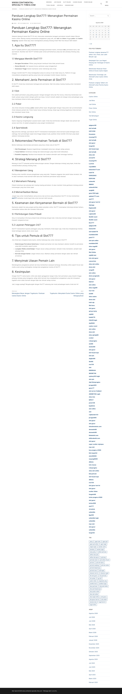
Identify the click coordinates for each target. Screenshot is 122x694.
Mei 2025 (92, 671)
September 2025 (94, 655)
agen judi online (94, 544)
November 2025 (94, 648)
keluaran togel (104, 573)
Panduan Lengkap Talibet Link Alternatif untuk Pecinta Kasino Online (98, 85)
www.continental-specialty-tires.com (24, 3)
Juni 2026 (92, 621)
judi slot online (105, 565)
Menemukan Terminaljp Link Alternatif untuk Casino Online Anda (98, 77)
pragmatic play (103, 581)
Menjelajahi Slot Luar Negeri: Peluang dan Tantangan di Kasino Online (99, 63)
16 (108, 32)
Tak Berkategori (36, 23)
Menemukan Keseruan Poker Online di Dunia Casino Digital (98, 70)
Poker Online (93, 108)
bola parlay (93, 552)
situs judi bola (93, 586)
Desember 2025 (94, 644)
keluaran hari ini (94, 573)
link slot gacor (93, 575)
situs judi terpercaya (95, 589)
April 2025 (92, 675)
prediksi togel (102, 583)
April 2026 (92, 628)
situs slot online (94, 594)
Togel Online (93, 119)
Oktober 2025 (93, 651)
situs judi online (103, 586)
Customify (54, 691)
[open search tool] (101, 3)
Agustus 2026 (93, 613)
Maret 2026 (92, 632)
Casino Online (93, 96)
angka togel (93, 546)
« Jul (90, 44)
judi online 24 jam (104, 560)
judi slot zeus (93, 570)
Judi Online (92, 104)
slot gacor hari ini (94, 599)
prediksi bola (93, 583)
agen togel (103, 544)
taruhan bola (93, 602)
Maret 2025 (92, 678)
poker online (93, 581)
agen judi (104, 541)
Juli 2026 (92, 617)
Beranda (14, 9)
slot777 (14, 198)
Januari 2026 (93, 640)
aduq (91, 541)
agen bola (97, 541)
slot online (104, 599)
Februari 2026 (93, 636)
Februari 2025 (93, 682)
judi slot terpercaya (95, 567)
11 (93, 32)
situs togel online (94, 596)
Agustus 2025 (93, 659)
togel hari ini (102, 602)
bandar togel (100, 549)
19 (96, 34)
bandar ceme (102, 546)
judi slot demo (100, 562)
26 (96, 37)
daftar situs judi (94, 554)
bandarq (92, 549)
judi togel (101, 570)
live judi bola (103, 575)
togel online (93, 604)
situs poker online (94, 591)
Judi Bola (92, 100)
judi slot (92, 562)
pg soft (100, 578)
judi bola (103, 557)
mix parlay (92, 578)
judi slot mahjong (94, 565)
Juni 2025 (92, 667)
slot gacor (103, 596)
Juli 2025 (92, 663)
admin (15, 23)
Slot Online (92, 112)
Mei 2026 (92, 625)
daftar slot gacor (94, 557)
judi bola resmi (94, 560)
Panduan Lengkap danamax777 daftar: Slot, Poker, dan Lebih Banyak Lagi (98, 55)
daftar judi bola (102, 552)
